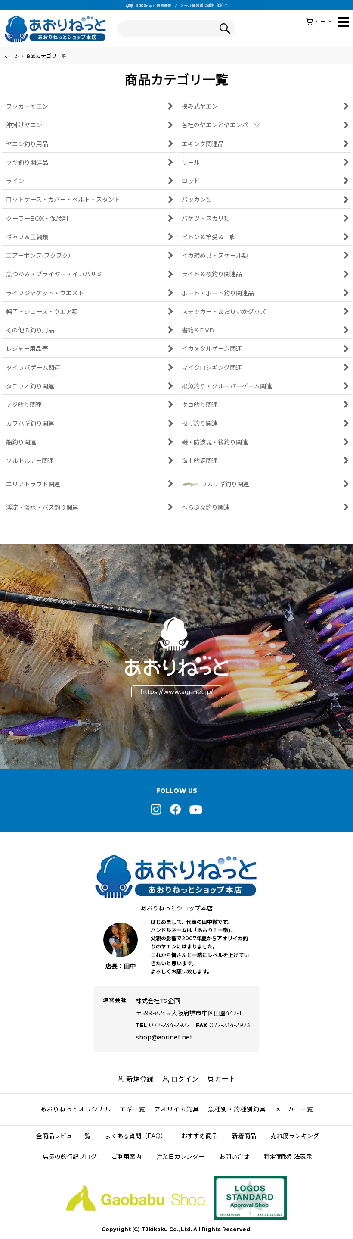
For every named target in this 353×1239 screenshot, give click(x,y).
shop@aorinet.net (164, 1037)
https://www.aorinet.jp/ (176, 692)
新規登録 (140, 1079)
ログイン (184, 1079)
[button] (343, 22)
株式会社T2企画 (158, 1001)
